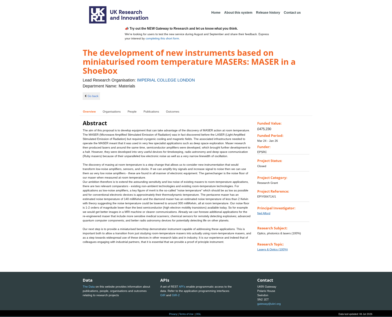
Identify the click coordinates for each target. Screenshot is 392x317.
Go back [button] (93, 96)
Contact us (292, 12)
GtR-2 (176, 295)
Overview (89, 111)
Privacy (173, 314)
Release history (268, 12)
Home (215, 12)
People (132, 111)
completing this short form (162, 38)
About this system (238, 12)
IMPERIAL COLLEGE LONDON (166, 80)
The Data (89, 286)
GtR (162, 295)
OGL (198, 314)
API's (182, 286)
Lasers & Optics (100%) (272, 249)
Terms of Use (186, 314)
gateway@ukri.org (269, 303)
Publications (151, 111)
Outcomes (172, 111)
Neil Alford (263, 213)
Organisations (112, 111)
